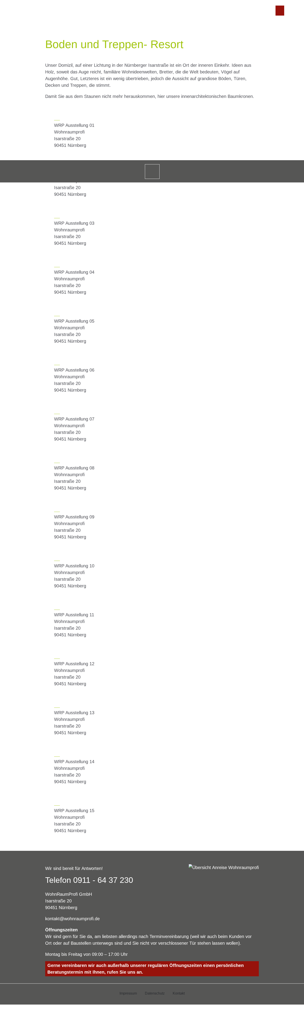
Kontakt (179, 993)
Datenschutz (155, 993)
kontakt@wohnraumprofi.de (72, 918)
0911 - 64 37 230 (103, 880)
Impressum (128, 993)
